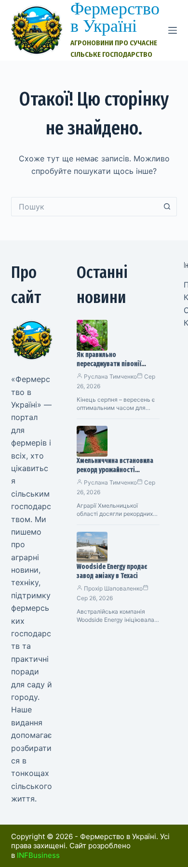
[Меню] (172, 30)
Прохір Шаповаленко (113, 588)
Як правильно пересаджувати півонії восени (109, 364)
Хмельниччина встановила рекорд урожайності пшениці (115, 470)
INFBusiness (38, 855)
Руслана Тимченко (110, 376)
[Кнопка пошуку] (167, 206)
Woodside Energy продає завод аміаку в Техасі (112, 571)
